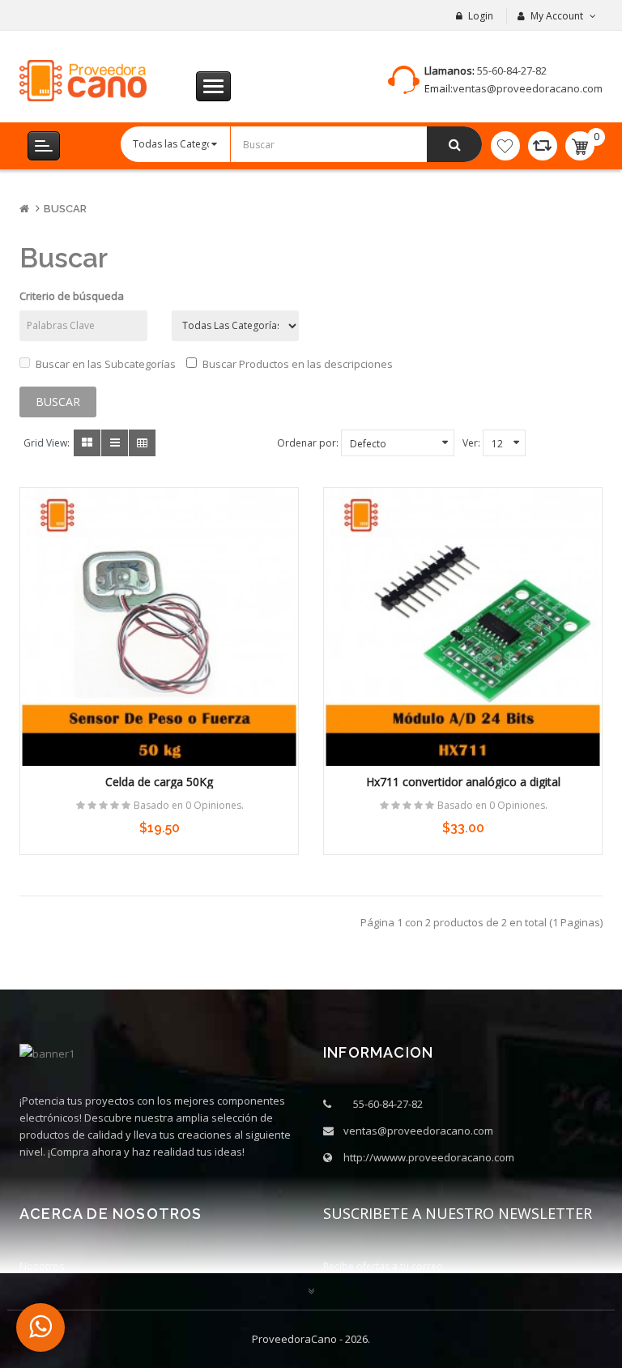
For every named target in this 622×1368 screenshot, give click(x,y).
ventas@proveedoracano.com (528, 88)
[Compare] (542, 145)
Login (480, 16)
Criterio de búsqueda (71, 296)
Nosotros (42, 1266)
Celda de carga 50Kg (159, 781)
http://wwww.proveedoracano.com (428, 1157)
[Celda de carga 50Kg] (159, 627)
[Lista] (114, 443)
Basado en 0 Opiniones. (189, 805)
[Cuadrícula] (87, 443)
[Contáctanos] (40, 1327)
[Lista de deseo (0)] (505, 145)
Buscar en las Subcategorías (106, 364)
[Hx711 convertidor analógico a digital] (463, 627)
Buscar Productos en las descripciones (297, 364)
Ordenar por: (308, 443)
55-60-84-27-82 (512, 70)
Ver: (471, 443)
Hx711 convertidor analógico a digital (463, 781)
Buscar (65, 209)
